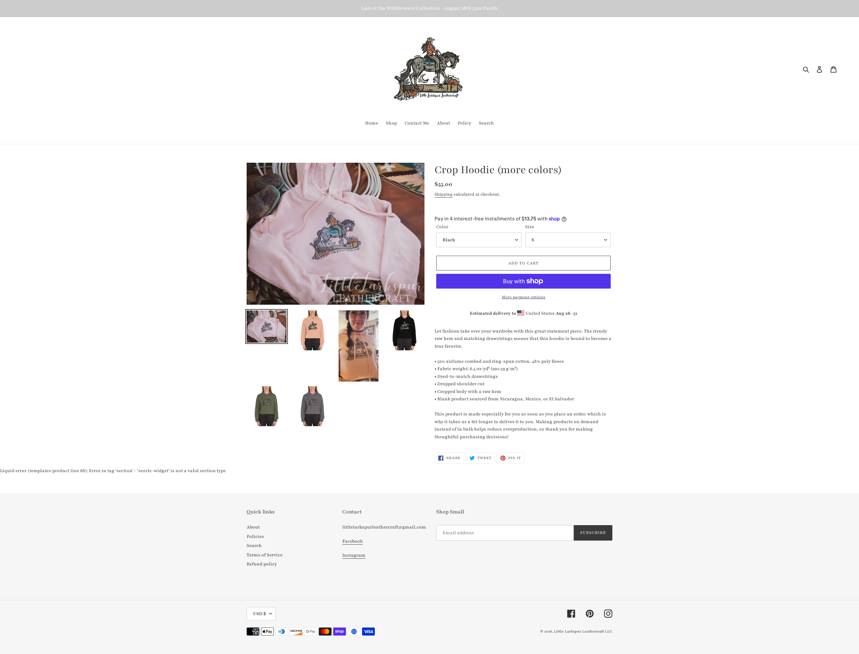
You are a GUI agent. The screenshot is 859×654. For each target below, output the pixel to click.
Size (529, 227)
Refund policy (262, 564)
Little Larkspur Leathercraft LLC (583, 631)
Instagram (353, 555)
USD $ (259, 614)
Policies (255, 537)
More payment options (523, 297)
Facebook (352, 541)
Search (254, 546)
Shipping (444, 194)
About (253, 527)
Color (442, 227)
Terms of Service (265, 555)
